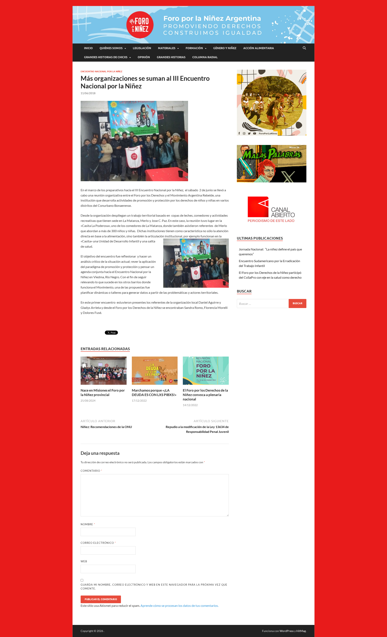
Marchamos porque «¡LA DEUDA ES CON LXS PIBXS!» (154, 392)
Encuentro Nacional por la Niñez (101, 71)
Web (84, 561)
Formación (194, 48)
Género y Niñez (224, 48)
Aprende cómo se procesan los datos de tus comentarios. (179, 605)
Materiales (166, 48)
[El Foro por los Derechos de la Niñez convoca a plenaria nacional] (206, 372)
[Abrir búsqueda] (304, 48)
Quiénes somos (111, 48)
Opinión (144, 57)
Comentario (91, 470)
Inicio (88, 48)
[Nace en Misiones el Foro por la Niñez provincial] (104, 372)
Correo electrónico (98, 542)
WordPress (287, 631)
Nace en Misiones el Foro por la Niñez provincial (103, 392)
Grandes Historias (171, 57)
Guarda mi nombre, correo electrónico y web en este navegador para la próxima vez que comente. (154, 586)
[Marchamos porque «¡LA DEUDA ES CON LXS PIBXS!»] (155, 372)
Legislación (142, 48)
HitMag (301, 631)
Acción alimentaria (258, 48)
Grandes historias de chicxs (105, 57)
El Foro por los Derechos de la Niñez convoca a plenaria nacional (205, 394)
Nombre (88, 524)
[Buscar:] (271, 303)
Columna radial (205, 57)
